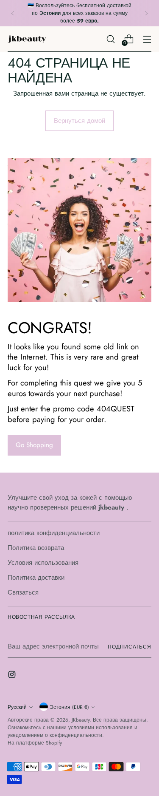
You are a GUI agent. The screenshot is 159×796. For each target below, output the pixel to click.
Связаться (23, 592)
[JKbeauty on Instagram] (13, 676)
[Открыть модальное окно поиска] (110, 39)
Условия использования (43, 562)
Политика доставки (36, 577)
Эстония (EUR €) (69, 707)
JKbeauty (80, 719)
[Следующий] (146, 13)
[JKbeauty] (27, 39)
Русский (17, 707)
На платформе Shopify (35, 742)
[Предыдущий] (12, 13)
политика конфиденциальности (54, 533)
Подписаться (129, 646)
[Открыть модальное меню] (147, 39)
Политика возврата (36, 547)
